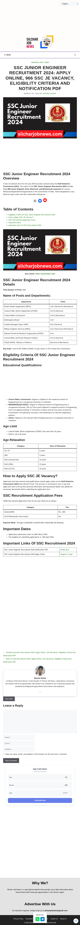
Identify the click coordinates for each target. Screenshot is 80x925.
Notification (64, 550)
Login (70, 554)
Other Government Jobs (45, 274)
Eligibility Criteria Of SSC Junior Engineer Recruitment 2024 (31, 215)
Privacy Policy (18, 919)
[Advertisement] (40, 17)
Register (63, 554)
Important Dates (14, 223)
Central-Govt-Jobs (40, 62)
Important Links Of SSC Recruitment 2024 (24, 225)
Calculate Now (40, 800)
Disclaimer (29, 919)
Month (11, 785)
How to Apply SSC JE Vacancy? (20, 217)
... (40, 690)
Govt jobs (9, 699)
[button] (75, 55)
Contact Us (54, 919)
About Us (63, 919)
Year (10, 793)
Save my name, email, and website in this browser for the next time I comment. (36, 754)
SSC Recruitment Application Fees (21, 220)
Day (10, 777)
